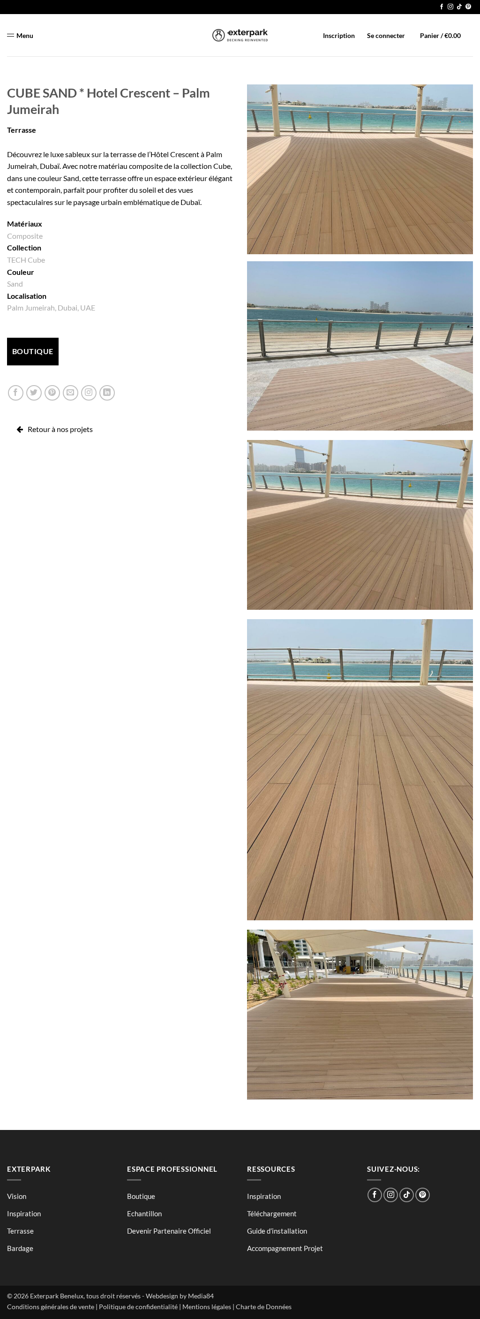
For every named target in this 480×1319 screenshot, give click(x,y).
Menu (24, 35)
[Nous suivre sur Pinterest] (468, 7)
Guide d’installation (277, 1231)
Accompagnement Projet (285, 1248)
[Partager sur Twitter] (34, 393)
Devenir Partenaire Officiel (169, 1231)
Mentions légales (206, 1307)
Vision (16, 1196)
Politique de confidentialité (138, 1307)
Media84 (201, 1296)
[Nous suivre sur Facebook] (441, 7)
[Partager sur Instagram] (89, 393)
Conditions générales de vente (50, 1307)
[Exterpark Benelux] (240, 35)
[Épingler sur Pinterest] (52, 393)
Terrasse (21, 129)
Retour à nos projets (60, 429)
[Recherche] (468, 33)
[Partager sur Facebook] (15, 393)
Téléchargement (272, 1213)
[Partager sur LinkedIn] (107, 393)
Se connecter (386, 35)
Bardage (20, 1248)
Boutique (141, 1196)
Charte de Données (264, 1307)
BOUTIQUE (32, 351)
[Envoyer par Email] (70, 393)
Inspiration (24, 1213)
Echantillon (144, 1213)
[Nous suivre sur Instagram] (450, 7)
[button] (436, 35)
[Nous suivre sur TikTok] (459, 7)
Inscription (339, 35)
